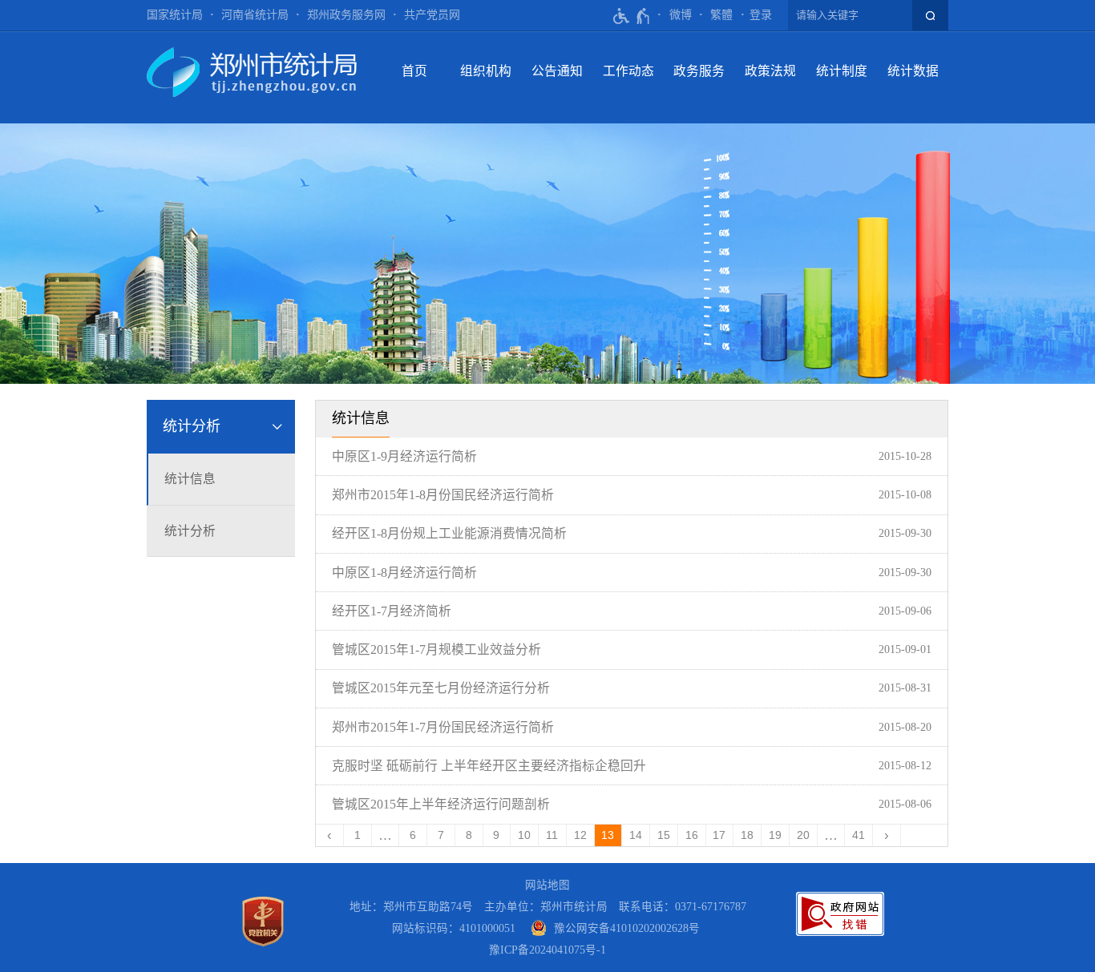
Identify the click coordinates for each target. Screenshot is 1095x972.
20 (803, 835)
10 (524, 835)
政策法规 (770, 71)
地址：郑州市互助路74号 (411, 907)
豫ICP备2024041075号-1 (547, 950)
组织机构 (485, 71)
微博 (680, 15)
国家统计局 (175, 15)
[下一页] (887, 835)
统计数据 (913, 71)
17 (719, 835)
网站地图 (547, 885)
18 (747, 835)
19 (775, 835)
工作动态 (628, 71)
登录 (761, 15)
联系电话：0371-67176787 (682, 907)
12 (580, 835)
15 (663, 835)
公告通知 (557, 71)
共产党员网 (432, 15)
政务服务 (699, 71)
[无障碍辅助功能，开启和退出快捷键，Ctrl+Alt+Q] (632, 16)
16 (691, 835)
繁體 (721, 15)
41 (858, 835)
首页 (414, 71)
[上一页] (330, 835)
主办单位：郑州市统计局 (546, 907)
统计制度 (841, 71)
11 (552, 835)
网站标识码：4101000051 (453, 928)
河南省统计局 (255, 15)
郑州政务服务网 (346, 15)
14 (635, 835)
